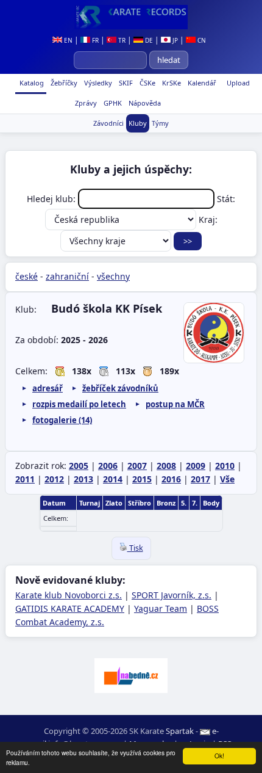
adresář (47, 388)
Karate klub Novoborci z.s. (68, 595)
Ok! (219, 755)
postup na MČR (175, 404)
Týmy (160, 123)
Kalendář (201, 82)
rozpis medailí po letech (79, 404)
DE (148, 40)
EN (67, 40)
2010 (225, 465)
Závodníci (108, 123)
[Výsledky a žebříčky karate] (131, 17)
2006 (108, 465)
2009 (195, 465)
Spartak (180, 730)
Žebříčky (63, 82)
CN (201, 40)
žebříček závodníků (120, 388)
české (26, 276)
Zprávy (85, 102)
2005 (78, 465)
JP (174, 40)
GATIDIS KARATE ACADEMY (69, 608)
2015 (142, 479)
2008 (166, 465)
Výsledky (97, 82)
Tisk (135, 548)
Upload (238, 82)
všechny (113, 276)
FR (94, 40)
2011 (25, 479)
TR (121, 40)
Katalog (31, 82)
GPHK (112, 102)
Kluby (138, 123)
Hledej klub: (52, 199)
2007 (137, 465)
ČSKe (146, 82)
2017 (200, 479)
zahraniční (67, 276)
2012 (54, 479)
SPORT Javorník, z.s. (171, 595)
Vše (227, 479)
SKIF (125, 82)
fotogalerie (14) (62, 420)
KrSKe (170, 82)
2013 (83, 479)
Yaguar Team (160, 608)
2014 (112, 479)
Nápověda (144, 102)
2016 (171, 479)
